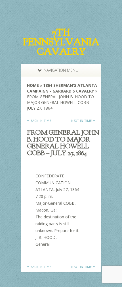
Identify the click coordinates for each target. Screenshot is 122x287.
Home (33, 85)
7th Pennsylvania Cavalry (61, 42)
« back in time (39, 120)
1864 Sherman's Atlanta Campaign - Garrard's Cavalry (62, 88)
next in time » (83, 120)
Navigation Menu (61, 70)
